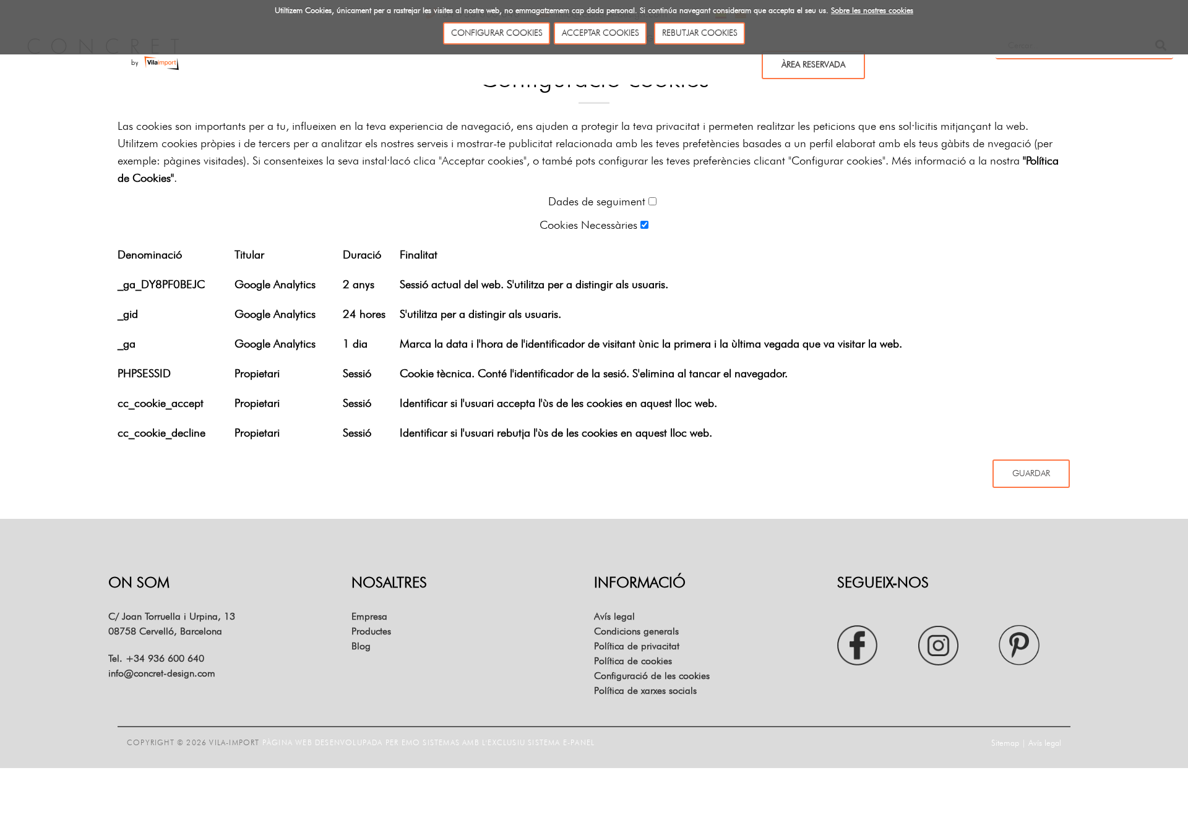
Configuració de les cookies (652, 675)
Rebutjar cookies (700, 33)
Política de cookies (633, 661)
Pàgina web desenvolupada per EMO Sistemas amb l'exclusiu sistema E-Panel (428, 742)
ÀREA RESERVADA (813, 64)
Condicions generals (636, 631)
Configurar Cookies (497, 33)
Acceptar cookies (600, 33)
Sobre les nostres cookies (872, 10)
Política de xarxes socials (645, 690)
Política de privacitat (636, 646)
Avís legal (614, 616)
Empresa (369, 616)
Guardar (1031, 473)
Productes (371, 631)
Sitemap (1005, 743)
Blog (361, 646)
